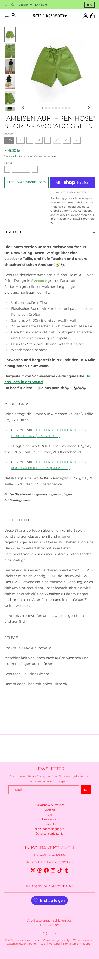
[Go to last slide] (24, 108)
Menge (8, 162)
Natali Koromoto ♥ (27, 940)
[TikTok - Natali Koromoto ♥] (59, 870)
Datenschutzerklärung (21, 943)
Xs (20, 140)
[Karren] (92, 15)
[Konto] (85, 15)
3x (76, 140)
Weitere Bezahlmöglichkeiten (72, 192)
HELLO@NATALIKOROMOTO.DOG (49, 886)
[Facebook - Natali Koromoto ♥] (46, 870)
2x (66, 140)
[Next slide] (89, 108)
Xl (56, 140)
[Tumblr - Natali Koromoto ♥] (66, 870)
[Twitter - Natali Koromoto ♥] (32, 870)
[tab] (43, 108)
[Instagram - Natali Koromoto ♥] (53, 870)
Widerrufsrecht (83, 940)
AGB (43, 943)
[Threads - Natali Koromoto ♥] (39, 870)
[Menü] (6, 15)
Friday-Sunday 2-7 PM (50, 855)
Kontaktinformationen (77, 943)
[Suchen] (13, 15)
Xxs (9, 140)
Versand (10, 156)
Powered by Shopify (56, 940)
